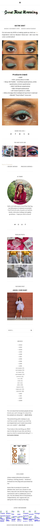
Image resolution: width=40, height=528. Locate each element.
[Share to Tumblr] (24, 134)
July (19, 378)
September (19, 374)
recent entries (12, 166)
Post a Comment (7, 164)
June (19, 380)
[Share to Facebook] (15, 134)
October (19, 372)
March (19, 387)
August (19, 376)
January (19, 391)
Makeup (23, 28)
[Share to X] (11, 134)
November (19, 370)
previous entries (27, 166)
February (19, 389)
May (19, 383)
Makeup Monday (31, 28)
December (19, 368)
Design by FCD (28, 525)
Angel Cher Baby (20, 290)
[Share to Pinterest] (19, 134)
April (19, 385)
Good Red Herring (17, 525)
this (37, 32)
